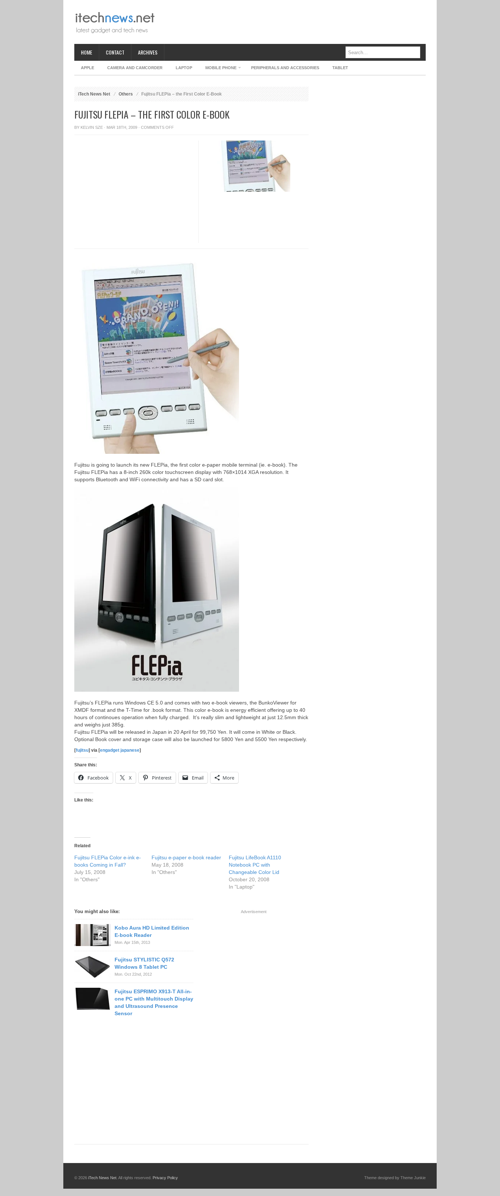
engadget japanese (119, 750)
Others (126, 94)
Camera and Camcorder (135, 68)
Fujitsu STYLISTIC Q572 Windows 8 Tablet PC (144, 963)
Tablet (340, 68)
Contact (115, 52)
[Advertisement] (292, 21)
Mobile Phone (217, 69)
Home (86, 52)
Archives (147, 52)
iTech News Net (94, 94)
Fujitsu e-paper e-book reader (186, 857)
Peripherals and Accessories (285, 68)
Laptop (184, 68)
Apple (87, 68)
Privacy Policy (165, 1178)
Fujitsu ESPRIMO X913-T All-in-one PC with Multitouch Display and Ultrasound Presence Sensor (154, 1002)
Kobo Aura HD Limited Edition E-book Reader (152, 931)
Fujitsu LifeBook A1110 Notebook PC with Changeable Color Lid (255, 865)
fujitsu (82, 750)
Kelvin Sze (92, 127)
